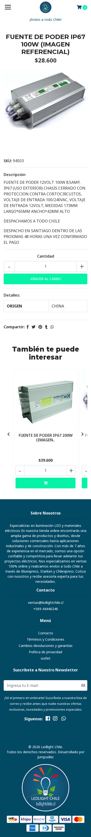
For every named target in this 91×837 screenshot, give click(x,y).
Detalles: (12, 295)
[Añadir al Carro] (45, 483)
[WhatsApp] (63, 719)
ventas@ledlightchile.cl (45, 602)
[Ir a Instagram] (55, 719)
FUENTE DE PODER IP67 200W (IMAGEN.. (46, 438)
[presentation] (8, 434)
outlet (45, 658)
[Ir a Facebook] (48, 719)
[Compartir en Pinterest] (40, 327)
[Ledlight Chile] (46, 7)
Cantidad (45, 256)
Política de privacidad (45, 652)
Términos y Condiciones (45, 639)
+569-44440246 (45, 609)
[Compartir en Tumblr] (46, 327)
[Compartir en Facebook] (28, 327)
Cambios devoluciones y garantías (46, 645)
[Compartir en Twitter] (33, 327)
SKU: (8, 160)
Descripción (14, 174)
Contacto (45, 633)
